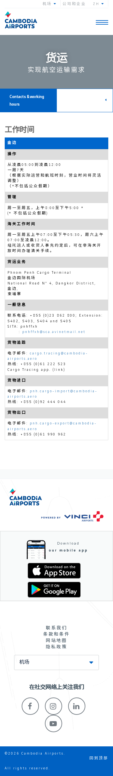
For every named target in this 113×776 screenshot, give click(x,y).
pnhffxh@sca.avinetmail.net (54, 332)
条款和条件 (56, 634)
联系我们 (56, 628)
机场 (24, 662)
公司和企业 (74, 4)
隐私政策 (56, 647)
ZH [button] (97, 4)
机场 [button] (48, 4)
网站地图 (56, 641)
